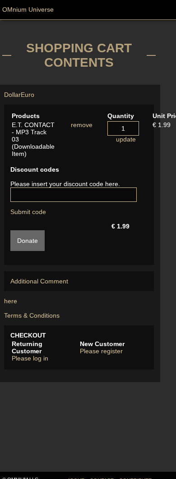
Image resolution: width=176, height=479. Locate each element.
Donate (27, 240)
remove (82, 124)
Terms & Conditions (32, 315)
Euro (27, 94)
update (126, 139)
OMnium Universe (28, 9)
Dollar (12, 94)
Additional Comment (39, 281)
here (10, 301)
